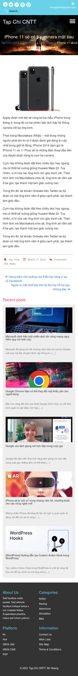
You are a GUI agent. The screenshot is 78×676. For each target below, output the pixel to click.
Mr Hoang (52, 668)
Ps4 (5, 639)
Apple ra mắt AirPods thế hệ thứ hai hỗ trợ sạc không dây (40, 287)
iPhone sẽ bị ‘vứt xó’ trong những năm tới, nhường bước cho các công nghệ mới (38, 501)
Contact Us (45, 634)
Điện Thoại (14, 259)
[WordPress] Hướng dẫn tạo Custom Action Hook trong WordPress (37, 556)
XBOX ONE (9, 649)
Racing (43, 603)
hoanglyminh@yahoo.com (63, 7)
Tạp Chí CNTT (19, 21)
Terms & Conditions (50, 649)
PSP (5, 654)
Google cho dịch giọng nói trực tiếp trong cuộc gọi (34, 446)
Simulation (45, 613)
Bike (41, 618)
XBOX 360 (9, 644)
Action (42, 598)
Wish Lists (45, 639)
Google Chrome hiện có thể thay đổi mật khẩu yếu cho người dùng (37, 392)
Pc (4, 634)
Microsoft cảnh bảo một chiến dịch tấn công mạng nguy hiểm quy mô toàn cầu (37, 337)
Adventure (45, 608)
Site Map (44, 644)
